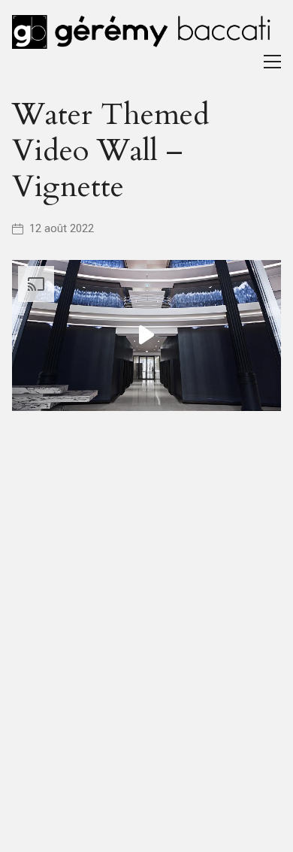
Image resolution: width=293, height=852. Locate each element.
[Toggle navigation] (272, 61)
